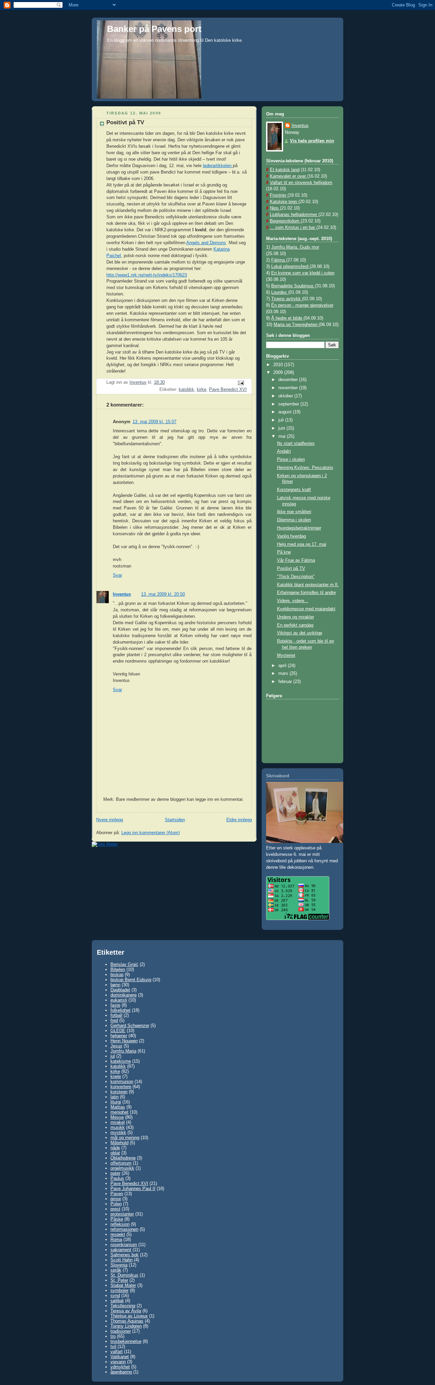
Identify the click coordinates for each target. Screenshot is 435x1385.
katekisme (120, 1061)
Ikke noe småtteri (294, 511)
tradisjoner (120, 1331)
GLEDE (117, 1030)
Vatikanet (119, 1356)
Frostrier (279, 195)
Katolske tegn (284, 201)
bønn (115, 984)
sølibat (117, 1300)
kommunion (121, 1081)
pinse (115, 1198)
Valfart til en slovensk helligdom (301, 182)
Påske (116, 1219)
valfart (116, 1351)
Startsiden (175, 819)
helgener (118, 1035)
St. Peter (119, 1280)
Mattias (117, 1107)
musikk (117, 1127)
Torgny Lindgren (126, 1326)
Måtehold (119, 1142)
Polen (116, 1203)
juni (282, 428)
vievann (118, 1361)
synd (115, 1295)
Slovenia (118, 1264)
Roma (116, 1239)
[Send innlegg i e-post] (240, 382)
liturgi (115, 1101)
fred (114, 1020)
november (288, 387)
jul (112, 1056)
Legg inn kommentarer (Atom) (150, 832)
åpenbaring (121, 1371)
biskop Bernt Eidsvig (130, 979)
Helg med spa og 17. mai (301, 544)
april (283, 665)
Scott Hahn (121, 1259)
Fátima (278, 260)
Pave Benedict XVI (228, 389)
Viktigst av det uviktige (299, 633)
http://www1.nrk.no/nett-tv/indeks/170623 (146, 275)
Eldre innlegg (239, 819)
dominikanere (123, 994)
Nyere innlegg (109, 819)
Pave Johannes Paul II (132, 1188)
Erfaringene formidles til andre (306, 592)
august (285, 412)
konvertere (120, 1086)
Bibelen (117, 969)
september (289, 404)
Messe (117, 1117)
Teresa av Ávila (125, 1310)
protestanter (122, 1214)
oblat (115, 1152)
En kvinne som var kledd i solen (302, 273)
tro (113, 1336)
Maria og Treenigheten (296, 324)
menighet (119, 1112)
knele (115, 1076)
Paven (116, 1193)
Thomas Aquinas (126, 1321)
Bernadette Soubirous (293, 286)
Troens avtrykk (286, 298)
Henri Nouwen (124, 1040)
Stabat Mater (123, 1285)
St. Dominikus (124, 1275)
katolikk (186, 389)
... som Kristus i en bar (293, 227)
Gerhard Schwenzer (129, 1025)
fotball (116, 1015)
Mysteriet (286, 655)
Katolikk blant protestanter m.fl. (308, 584)
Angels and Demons (206, 242)
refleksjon (119, 1224)
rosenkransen (123, 1244)
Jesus (116, 1045)
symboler (119, 1290)
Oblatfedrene (123, 1158)
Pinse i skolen (291, 459)
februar (285, 681)
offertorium (121, 1163)
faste (115, 1005)
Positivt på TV (291, 568)
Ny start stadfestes (296, 443)
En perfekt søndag (295, 625)
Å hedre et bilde (287, 318)
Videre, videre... (292, 600)
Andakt (284, 451)
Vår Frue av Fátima (296, 560)
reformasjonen (124, 1229)
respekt (117, 1234)
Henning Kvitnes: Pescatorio (305, 467)
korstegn (118, 1091)
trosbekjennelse (125, 1341)
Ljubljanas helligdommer (294, 214)
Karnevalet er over (288, 176)
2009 (278, 372)
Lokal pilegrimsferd (290, 266)
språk (115, 1270)
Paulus (117, 1178)
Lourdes (279, 292)
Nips (275, 208)
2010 (278, 364)
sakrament (120, 1249)
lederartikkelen (218, 165)
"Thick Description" (296, 576)
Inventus (122, 594)
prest (115, 1208)
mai (282, 436)
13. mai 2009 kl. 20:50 (163, 594)
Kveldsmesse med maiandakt (306, 609)
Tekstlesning (122, 1305)
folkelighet (120, 1010)
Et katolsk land (284, 169)
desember (288, 379)
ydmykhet (120, 1366)
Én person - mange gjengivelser (302, 305)
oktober (286, 396)
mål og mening (124, 1137)
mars (284, 673)
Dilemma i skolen (294, 520)
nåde (115, 1147)
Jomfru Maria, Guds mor (295, 247)
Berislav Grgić (124, 964)
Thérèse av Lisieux (129, 1315)
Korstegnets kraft (294, 489)
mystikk (118, 1132)
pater (115, 1173)
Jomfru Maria (123, 1051)
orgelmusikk (122, 1168)
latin (114, 1096)
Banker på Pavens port (154, 29)
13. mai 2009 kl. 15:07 (154, 421)
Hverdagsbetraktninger (299, 528)
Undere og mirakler (295, 617)
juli (281, 420)
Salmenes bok (124, 1254)
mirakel (117, 1122)
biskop (116, 974)
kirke (201, 389)
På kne (284, 552)
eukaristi (118, 1000)
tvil (113, 1346)
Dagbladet (120, 989)
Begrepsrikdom (285, 221)
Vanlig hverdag (291, 536)
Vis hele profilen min (312, 141)
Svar (117, 575)
